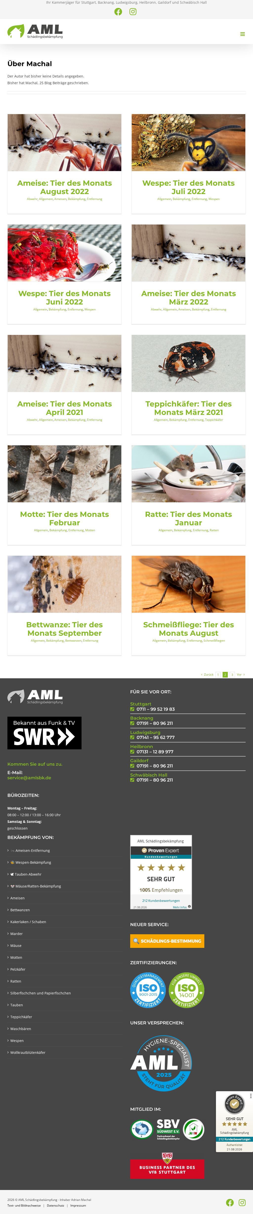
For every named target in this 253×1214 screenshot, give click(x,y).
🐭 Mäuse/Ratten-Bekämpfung (35, 886)
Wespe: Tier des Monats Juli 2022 (188, 187)
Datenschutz (55, 1205)
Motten (90, 530)
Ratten (214, 530)
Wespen (214, 199)
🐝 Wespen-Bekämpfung (30, 862)
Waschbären (20, 1028)
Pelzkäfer (17, 969)
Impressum (78, 1205)
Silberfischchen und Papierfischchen (40, 993)
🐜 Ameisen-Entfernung (30, 850)
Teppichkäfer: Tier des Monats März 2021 (189, 408)
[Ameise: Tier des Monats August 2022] (64, 142)
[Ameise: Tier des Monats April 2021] (64, 363)
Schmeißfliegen (214, 640)
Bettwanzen (73, 640)
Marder (16, 933)
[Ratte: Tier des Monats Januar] (188, 473)
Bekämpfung (76, 199)
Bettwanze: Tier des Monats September (64, 628)
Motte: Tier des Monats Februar (64, 518)
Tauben (16, 1005)
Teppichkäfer (214, 420)
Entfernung (94, 199)
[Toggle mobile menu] (243, 34)
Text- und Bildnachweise (24, 1205)
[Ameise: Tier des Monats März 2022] (188, 253)
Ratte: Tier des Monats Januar (188, 518)
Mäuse (15, 945)
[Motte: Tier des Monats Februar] (64, 473)
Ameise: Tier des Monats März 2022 (188, 297)
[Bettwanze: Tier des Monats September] (64, 584)
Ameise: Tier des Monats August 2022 (64, 187)
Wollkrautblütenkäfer (27, 1052)
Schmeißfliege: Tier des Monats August (188, 628)
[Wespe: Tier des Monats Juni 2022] (64, 253)
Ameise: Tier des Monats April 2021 (64, 408)
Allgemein (46, 199)
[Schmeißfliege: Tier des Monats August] (188, 584)
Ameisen (60, 199)
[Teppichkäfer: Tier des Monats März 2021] (188, 363)
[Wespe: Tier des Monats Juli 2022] (188, 142)
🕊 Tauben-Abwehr (26, 874)
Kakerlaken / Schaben (28, 921)
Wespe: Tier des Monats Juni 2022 (64, 297)
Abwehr (32, 199)
